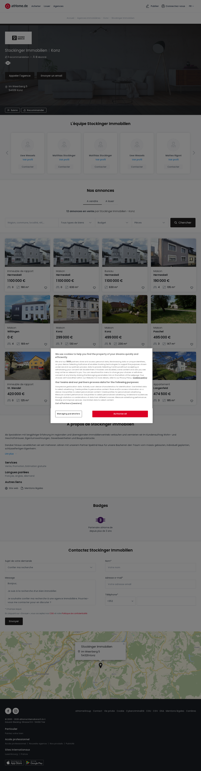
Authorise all (120, 414)
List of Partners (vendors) (68, 403)
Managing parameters (68, 414)
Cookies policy (140, 378)
